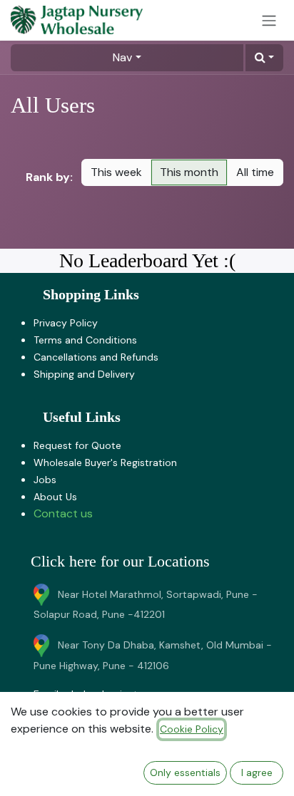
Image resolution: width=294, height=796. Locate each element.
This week (116, 172)
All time (255, 172)
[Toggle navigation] (269, 20)
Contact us (63, 513)
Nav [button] (122, 57)
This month (189, 172)
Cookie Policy (191, 729)
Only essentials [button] (185, 772)
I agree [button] (257, 772)
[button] (264, 57)
